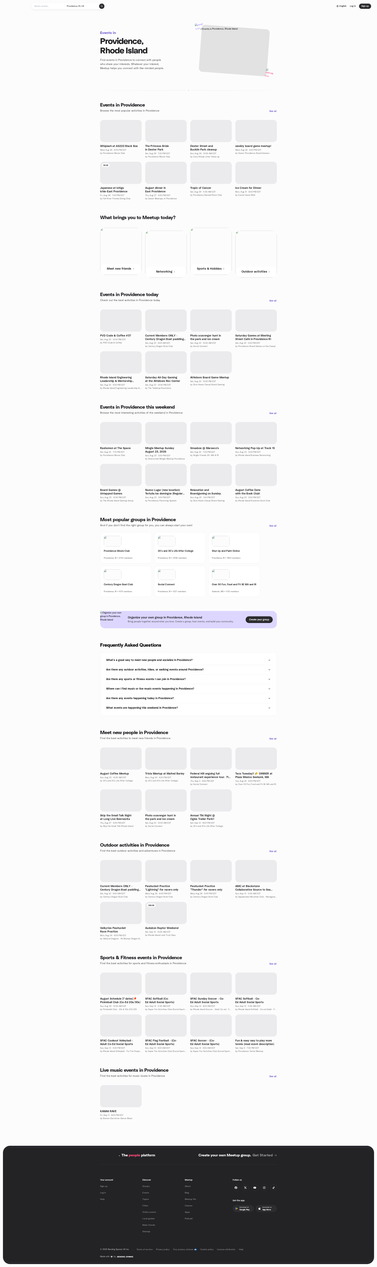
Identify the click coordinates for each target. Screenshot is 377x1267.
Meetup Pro (190, 1199)
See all (273, 111)
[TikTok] (273, 1187)
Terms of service (145, 1249)
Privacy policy (163, 1249)
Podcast (189, 1219)
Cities (145, 1206)
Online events (149, 1212)
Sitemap (146, 1232)
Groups (146, 1186)
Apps (187, 1212)
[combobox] (82, 6)
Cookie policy (207, 1249)
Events (145, 1193)
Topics (145, 1199)
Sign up (104, 1186)
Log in (103, 1193)
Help (102, 1199)
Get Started (263, 1155)
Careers (188, 1206)
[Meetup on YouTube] (255, 1187)
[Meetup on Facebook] (236, 1187)
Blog (187, 1193)
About (188, 1186)
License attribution (226, 1249)
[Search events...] (101, 6)
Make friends (148, 1225)
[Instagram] (264, 1187)
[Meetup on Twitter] (245, 1187)
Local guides (148, 1219)
